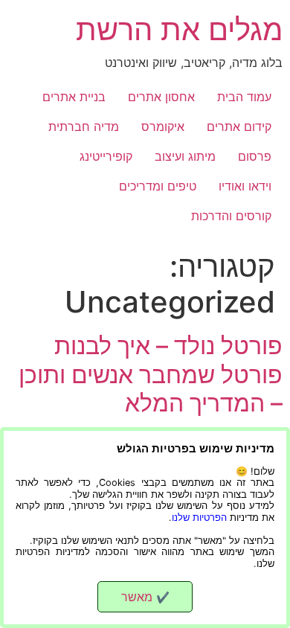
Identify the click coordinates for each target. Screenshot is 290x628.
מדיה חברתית (83, 126)
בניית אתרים (74, 96)
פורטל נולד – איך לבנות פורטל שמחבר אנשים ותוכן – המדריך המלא (151, 374)
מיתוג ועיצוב (185, 156)
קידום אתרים (239, 126)
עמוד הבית (244, 96)
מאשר (145, 596)
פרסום (254, 156)
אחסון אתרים (161, 96)
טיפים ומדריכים (157, 186)
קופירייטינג (106, 156)
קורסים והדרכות (231, 215)
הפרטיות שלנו (199, 517)
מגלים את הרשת (179, 29)
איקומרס (162, 126)
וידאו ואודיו (245, 186)
